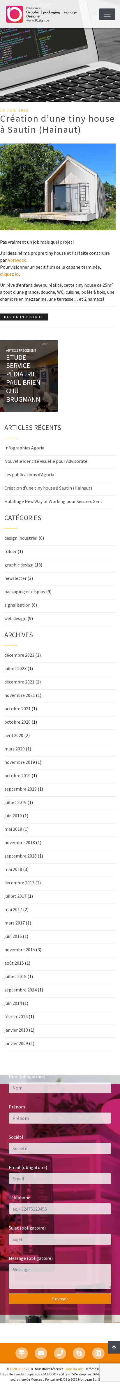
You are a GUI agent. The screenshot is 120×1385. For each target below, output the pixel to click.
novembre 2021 (19, 695)
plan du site (74, 1369)
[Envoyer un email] (41, 1353)
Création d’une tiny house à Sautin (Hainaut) (48, 488)
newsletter (15, 578)
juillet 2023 (15, 668)
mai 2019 (13, 829)
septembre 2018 (20, 856)
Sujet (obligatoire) (27, 1228)
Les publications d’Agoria (29, 474)
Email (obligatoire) (28, 1167)
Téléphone (19, 1197)
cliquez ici (9, 274)
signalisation (17, 605)
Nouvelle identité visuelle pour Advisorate (45, 461)
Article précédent (21, 350)
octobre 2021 (17, 708)
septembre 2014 (20, 990)
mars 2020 (14, 749)
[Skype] (79, 1353)
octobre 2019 (17, 775)
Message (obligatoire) (31, 1258)
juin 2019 (13, 816)
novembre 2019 (19, 762)
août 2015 (14, 963)
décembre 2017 (19, 882)
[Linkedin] (98, 1353)
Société (16, 1137)
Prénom (17, 1107)
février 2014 (16, 1016)
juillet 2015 (15, 976)
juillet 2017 (15, 896)
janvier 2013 (16, 1030)
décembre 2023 (19, 655)
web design (15, 618)
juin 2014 (13, 1003)
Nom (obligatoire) (27, 1076)
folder (10, 551)
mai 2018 (13, 869)
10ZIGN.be (17, 1369)
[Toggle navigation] (107, 14)
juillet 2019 (15, 802)
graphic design (18, 565)
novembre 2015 (19, 949)
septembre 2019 (20, 789)
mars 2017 (14, 923)
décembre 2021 (19, 682)
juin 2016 (13, 936)
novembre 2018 (19, 842)
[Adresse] (21, 1353)
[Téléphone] (60, 1353)
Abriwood (17, 260)
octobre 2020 (17, 722)
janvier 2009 (16, 1043)
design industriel (24, 317)
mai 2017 (13, 909)
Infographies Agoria (24, 448)
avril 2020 (13, 735)
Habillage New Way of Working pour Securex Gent (53, 501)
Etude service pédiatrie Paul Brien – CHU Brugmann (25, 378)
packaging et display (24, 591)
